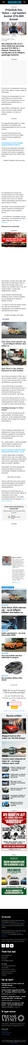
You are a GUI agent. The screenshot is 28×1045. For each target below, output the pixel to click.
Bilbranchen (4, 733)
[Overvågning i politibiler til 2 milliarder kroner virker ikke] (5, 797)
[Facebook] (3, 945)
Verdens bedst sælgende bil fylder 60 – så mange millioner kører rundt (13, 761)
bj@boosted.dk (17, 582)
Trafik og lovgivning (7, 1000)
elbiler (18, 922)
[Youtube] (11, 945)
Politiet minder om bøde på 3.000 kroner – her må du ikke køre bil (18, 776)
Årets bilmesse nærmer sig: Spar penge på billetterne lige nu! (12, 144)
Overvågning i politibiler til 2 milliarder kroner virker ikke (17, 797)
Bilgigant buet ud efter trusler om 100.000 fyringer (13, 737)
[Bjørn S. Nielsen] (7, 570)
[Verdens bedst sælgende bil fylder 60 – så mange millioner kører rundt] (14, 749)
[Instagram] (7, 945)
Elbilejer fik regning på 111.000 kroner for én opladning (16, 804)
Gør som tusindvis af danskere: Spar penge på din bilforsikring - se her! (13, 450)
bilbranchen (6, 924)
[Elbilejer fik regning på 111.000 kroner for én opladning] (5, 804)
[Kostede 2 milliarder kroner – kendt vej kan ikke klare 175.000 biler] (5, 769)
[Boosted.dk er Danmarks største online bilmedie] (14, 2)
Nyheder (14, 7)
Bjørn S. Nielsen (11, 39)
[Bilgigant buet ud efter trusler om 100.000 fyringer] (14, 726)
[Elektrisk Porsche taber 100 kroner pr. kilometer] (5, 790)
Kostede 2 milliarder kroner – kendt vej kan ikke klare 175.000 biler (18, 769)
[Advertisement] (14, 175)
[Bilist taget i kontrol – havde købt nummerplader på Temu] (5, 783)
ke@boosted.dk (14, 1042)
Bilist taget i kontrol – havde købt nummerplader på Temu (17, 783)
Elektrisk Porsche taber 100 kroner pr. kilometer (18, 789)
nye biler (23, 922)
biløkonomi (5, 936)
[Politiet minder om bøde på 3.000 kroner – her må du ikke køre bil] (5, 776)
